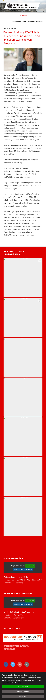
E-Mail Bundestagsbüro (13, 583)
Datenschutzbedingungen (23, 569)
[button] (23, 277)
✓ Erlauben (30, 566)
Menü (24, 16)
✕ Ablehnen (23, 696)
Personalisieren (23, 691)
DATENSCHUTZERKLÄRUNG (16, 646)
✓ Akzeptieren (23, 686)
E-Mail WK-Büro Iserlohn (14, 618)
